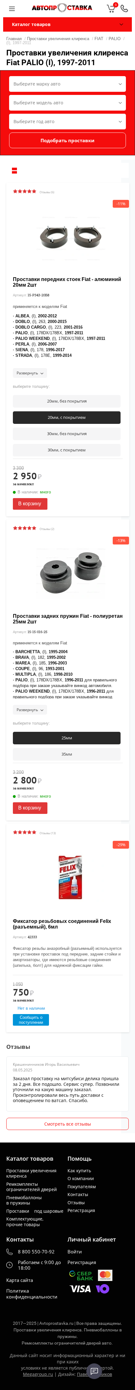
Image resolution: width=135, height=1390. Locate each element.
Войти (75, 1252)
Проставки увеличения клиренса (31, 1173)
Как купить (79, 1171)
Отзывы (76, 1202)
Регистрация (81, 1210)
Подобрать (67, 140)
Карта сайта (19, 1280)
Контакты (78, 1194)
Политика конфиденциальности (31, 1294)
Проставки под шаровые (34, 1211)
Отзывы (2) (47, 529)
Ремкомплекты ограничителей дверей (31, 1186)
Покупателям (82, 1187)
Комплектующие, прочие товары (24, 1221)
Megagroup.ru (38, 1374)
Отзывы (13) (48, 833)
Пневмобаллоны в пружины (24, 1200)
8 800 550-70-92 (36, 1252)
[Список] (14, 170)
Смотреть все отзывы (67, 1124)
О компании (81, 1178)
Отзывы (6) (47, 192)
